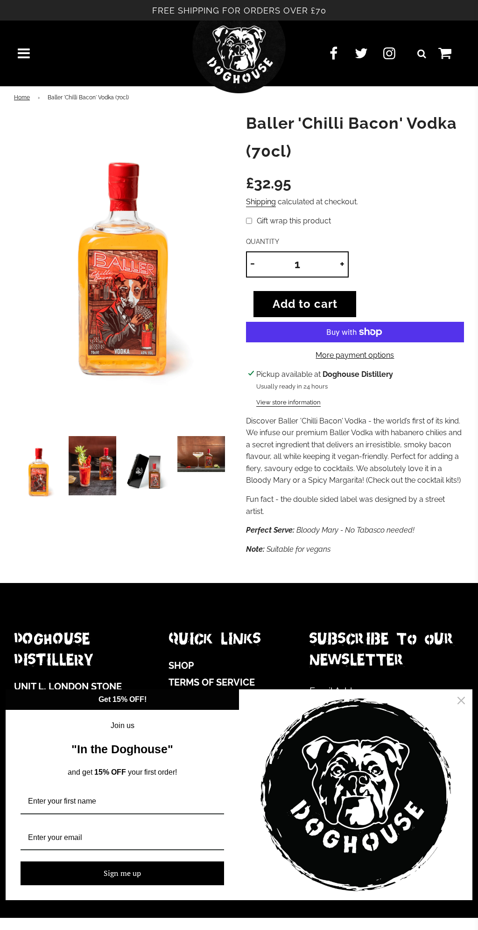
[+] (342, 264)
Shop (181, 665)
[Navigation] (24, 53)
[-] (252, 264)
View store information (288, 402)
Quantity (262, 241)
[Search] (421, 53)
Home (22, 97)
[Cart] (452, 53)
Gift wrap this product (294, 220)
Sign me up (122, 873)
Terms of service (212, 682)
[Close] (461, 700)
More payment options (355, 355)
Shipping (261, 201)
